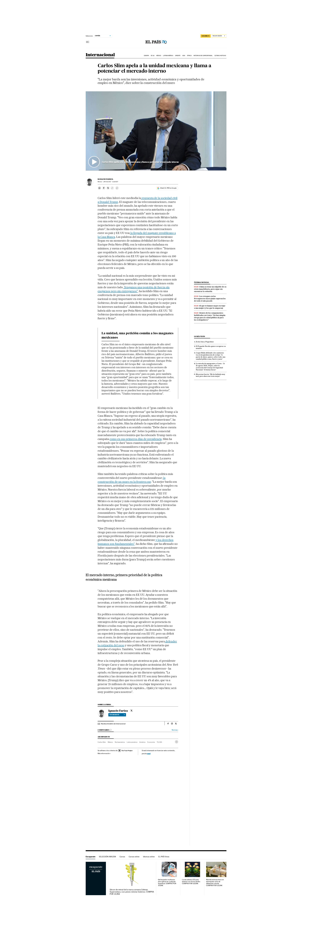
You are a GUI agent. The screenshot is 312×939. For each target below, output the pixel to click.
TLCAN (159, 742)
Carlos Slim (102, 742)
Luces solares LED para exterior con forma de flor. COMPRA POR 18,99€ (191, 881)
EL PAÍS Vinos (163, 857)
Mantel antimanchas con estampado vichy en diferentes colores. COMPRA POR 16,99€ (215, 882)
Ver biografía (114, 715)
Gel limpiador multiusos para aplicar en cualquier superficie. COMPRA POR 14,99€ (167, 882)
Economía (151, 742)
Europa (146, 55)
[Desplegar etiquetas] (176, 741)
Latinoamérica (168, 55)
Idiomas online (149, 857)
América (142, 742)
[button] (156, 130)
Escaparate (90, 857)
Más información (104, 753)
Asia (183, 55)
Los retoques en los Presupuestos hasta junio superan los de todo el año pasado (210, 298)
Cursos (122, 857)
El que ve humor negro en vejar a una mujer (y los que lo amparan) (209, 307)
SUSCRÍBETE (206, 36)
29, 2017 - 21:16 (110, 182)
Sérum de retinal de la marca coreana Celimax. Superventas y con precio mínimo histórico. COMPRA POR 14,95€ (132, 892)
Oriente (177, 55)
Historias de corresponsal (203, 55)
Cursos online (134, 857)
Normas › (175, 730)
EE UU (153, 55)
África (189, 55)
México (158, 55)
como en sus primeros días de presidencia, (136, 439)
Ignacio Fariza (105, 179)
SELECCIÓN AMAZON (107, 857)
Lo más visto (199, 336)
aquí (149, 753)
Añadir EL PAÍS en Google (168, 188)
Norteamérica (120, 742)
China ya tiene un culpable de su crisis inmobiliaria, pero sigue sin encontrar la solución (210, 289)
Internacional (100, 55)
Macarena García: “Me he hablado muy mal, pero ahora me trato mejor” (210, 375)
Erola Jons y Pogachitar (205, 342)
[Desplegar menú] (88, 42)
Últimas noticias (220, 55)
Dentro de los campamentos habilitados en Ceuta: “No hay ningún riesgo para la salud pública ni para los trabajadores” (209, 316)
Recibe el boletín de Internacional (113, 724)
